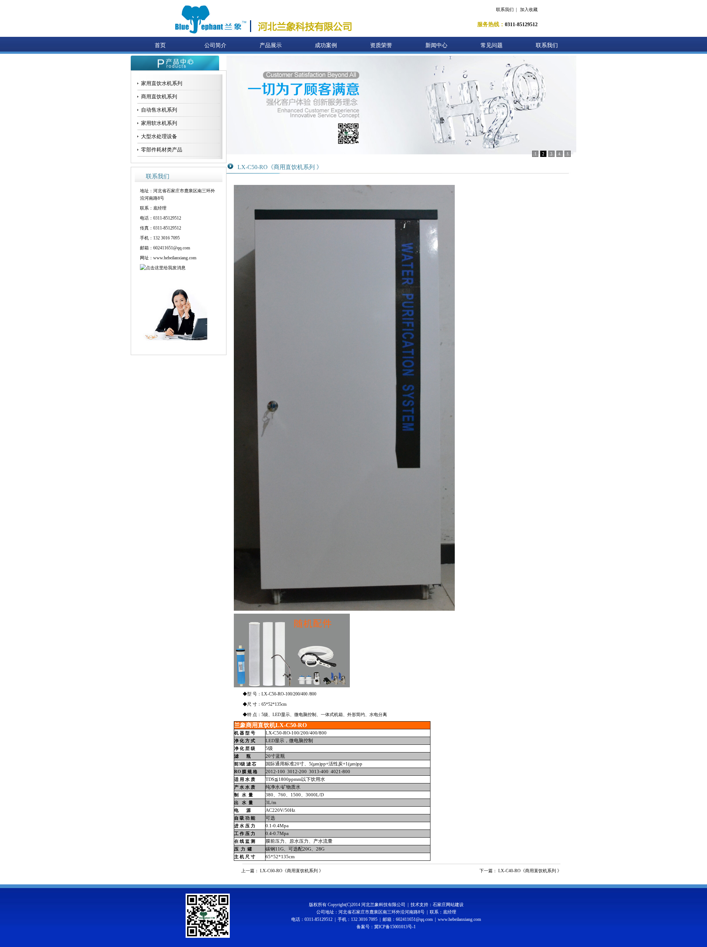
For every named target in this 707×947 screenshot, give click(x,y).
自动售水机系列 (159, 110)
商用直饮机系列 (159, 96)
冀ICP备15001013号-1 (395, 926)
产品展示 (271, 45)
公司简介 (215, 45)
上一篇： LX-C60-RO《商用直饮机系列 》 (282, 870)
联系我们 (505, 9)
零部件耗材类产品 (161, 149)
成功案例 (326, 45)
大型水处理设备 (159, 136)
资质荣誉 (381, 45)
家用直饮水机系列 (161, 83)
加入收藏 (529, 9)
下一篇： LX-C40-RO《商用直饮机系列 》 (520, 870)
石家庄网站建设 (448, 904)
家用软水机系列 (159, 123)
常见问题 (492, 45)
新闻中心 (436, 45)
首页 (160, 45)
